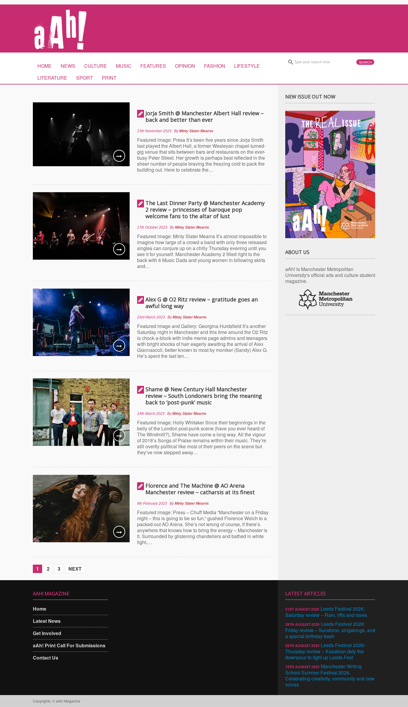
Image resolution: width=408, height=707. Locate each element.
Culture (95, 65)
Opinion (185, 65)
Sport (84, 77)
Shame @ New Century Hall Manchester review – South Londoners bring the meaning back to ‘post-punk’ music (203, 396)
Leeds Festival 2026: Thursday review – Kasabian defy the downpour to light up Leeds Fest (325, 651)
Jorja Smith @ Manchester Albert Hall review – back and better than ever (204, 116)
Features (153, 65)
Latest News (47, 620)
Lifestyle (247, 65)
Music (123, 65)
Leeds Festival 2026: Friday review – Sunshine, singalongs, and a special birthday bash (330, 630)
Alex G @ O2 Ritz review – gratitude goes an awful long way (201, 302)
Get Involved (47, 633)
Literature (52, 77)
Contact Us (45, 657)
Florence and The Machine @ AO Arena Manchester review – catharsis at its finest (200, 488)
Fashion (214, 65)
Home (44, 65)
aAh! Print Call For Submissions (69, 645)
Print (109, 77)
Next (75, 568)
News (68, 65)
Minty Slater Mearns (196, 131)
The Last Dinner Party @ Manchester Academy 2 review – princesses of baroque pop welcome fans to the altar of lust (205, 209)
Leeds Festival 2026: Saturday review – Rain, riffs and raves (326, 611)
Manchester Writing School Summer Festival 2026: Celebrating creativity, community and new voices (330, 675)
